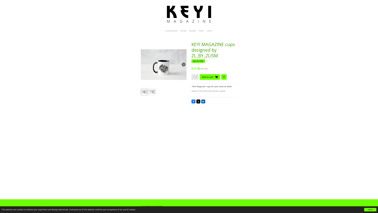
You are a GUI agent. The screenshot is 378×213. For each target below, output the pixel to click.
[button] (144, 91)
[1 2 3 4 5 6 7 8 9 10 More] (195, 77)
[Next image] (184, 65)
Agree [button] (370, 209)
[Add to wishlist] (224, 77)
